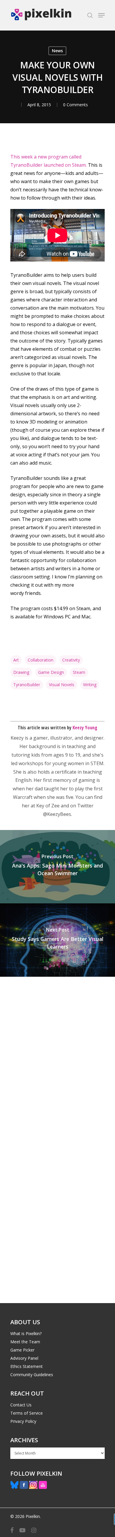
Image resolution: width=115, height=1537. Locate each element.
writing (89, 684)
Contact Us (21, 1405)
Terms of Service (26, 1413)
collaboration (40, 660)
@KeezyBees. (57, 814)
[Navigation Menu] (101, 15)
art (16, 660)
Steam (79, 672)
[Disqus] (57, 1058)
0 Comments (75, 104)
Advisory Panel (24, 1358)
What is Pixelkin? (26, 1333)
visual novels (61, 684)
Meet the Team (25, 1341)
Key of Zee (48, 805)
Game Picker (22, 1350)
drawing (21, 672)
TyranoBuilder (26, 684)
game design (51, 672)
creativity (71, 660)
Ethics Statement (26, 1366)
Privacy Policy (23, 1421)
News (57, 50)
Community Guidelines (31, 1374)
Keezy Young (85, 727)
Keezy (17, 738)
